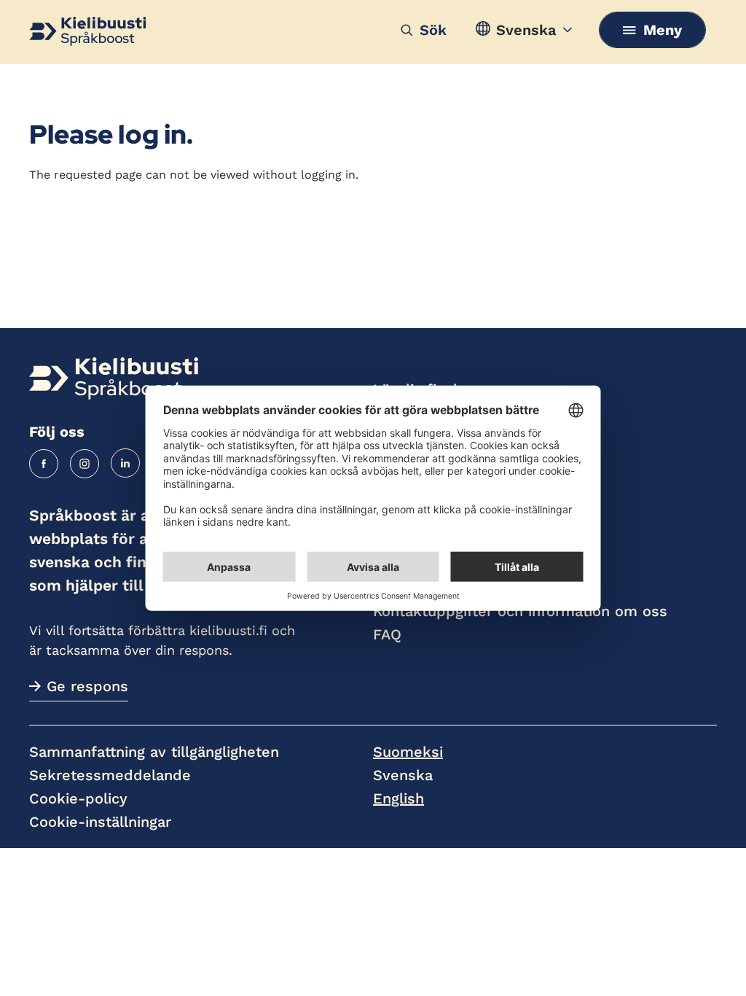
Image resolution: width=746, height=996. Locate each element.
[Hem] (87, 31)
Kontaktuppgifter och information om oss (520, 611)
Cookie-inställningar (100, 821)
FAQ (387, 634)
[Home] (113, 378)
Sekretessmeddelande (110, 775)
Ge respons (87, 686)
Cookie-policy (78, 798)
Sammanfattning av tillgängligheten (154, 751)
